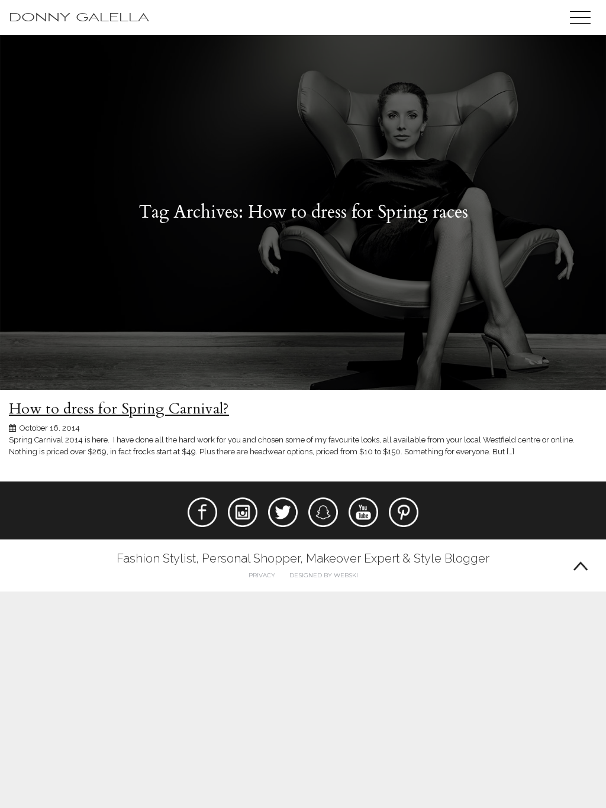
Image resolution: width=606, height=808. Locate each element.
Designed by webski (323, 575)
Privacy (262, 575)
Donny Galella (79, 17)
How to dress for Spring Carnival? (119, 409)
